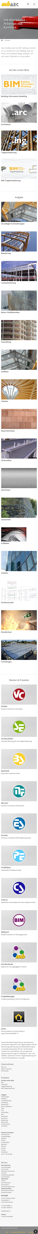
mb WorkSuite (5, 1134)
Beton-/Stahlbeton (6, 1106)
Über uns (3, 1067)
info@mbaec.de (5, 1211)
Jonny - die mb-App (6, 1154)
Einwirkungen (5, 1097)
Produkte (5, 1077)
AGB (7, 1232)
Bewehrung (4, 1120)
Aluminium (4, 1118)
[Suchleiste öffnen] (28, 4)
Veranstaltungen (6, 1167)
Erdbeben (4, 1099)
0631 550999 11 (7, 1205)
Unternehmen (7, 1064)
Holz (2, 1110)
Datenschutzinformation (18, 1232)
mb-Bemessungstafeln (7, 1175)
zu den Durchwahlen (7, 1216)
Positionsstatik (5, 1124)
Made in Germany (6, 1069)
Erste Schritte (5, 1185)
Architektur (4, 1084)
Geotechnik (4, 1122)
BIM (2, 1082)
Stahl (2, 1108)
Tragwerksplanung (6, 1086)
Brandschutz (4, 1104)
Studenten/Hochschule (8, 1171)
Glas (2, 1114)
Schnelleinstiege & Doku (8, 1186)
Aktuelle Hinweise (6, 1192)
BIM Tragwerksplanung (8, 1088)
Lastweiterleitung (6, 1101)
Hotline (3, 1181)
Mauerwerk (4, 1116)
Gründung (4, 1126)
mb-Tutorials (4, 1169)
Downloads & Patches (7, 1190)
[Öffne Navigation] (34, 4)
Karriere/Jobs (5, 1071)
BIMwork (3, 1138)
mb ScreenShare (6, 1183)
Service (4, 1162)
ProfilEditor (4, 1152)
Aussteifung (4, 1102)
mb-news (4, 1173)
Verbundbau (4, 1112)
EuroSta (3, 1148)
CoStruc (3, 1150)
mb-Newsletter (5, 1177)
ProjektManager (6, 1136)
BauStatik (4, 1144)
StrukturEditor (5, 1142)
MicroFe (3, 1146)
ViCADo (3, 1140)
